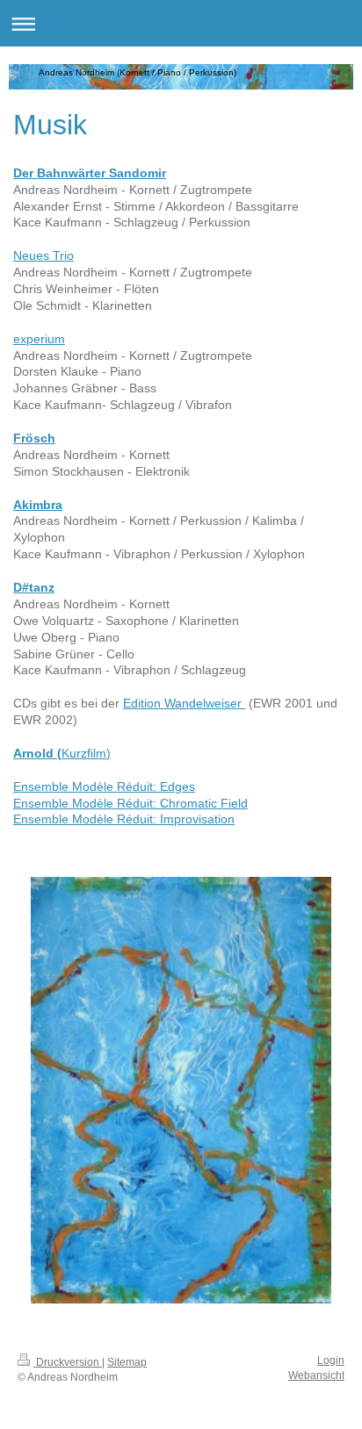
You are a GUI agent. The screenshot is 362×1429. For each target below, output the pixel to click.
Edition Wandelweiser (184, 703)
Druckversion (67, 1362)
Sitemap (127, 1362)
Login (330, 1360)
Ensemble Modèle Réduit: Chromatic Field (130, 803)
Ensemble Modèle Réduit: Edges (104, 786)
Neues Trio (43, 255)
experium (39, 339)
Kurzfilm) (86, 753)
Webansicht (316, 1375)
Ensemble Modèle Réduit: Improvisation (124, 819)
